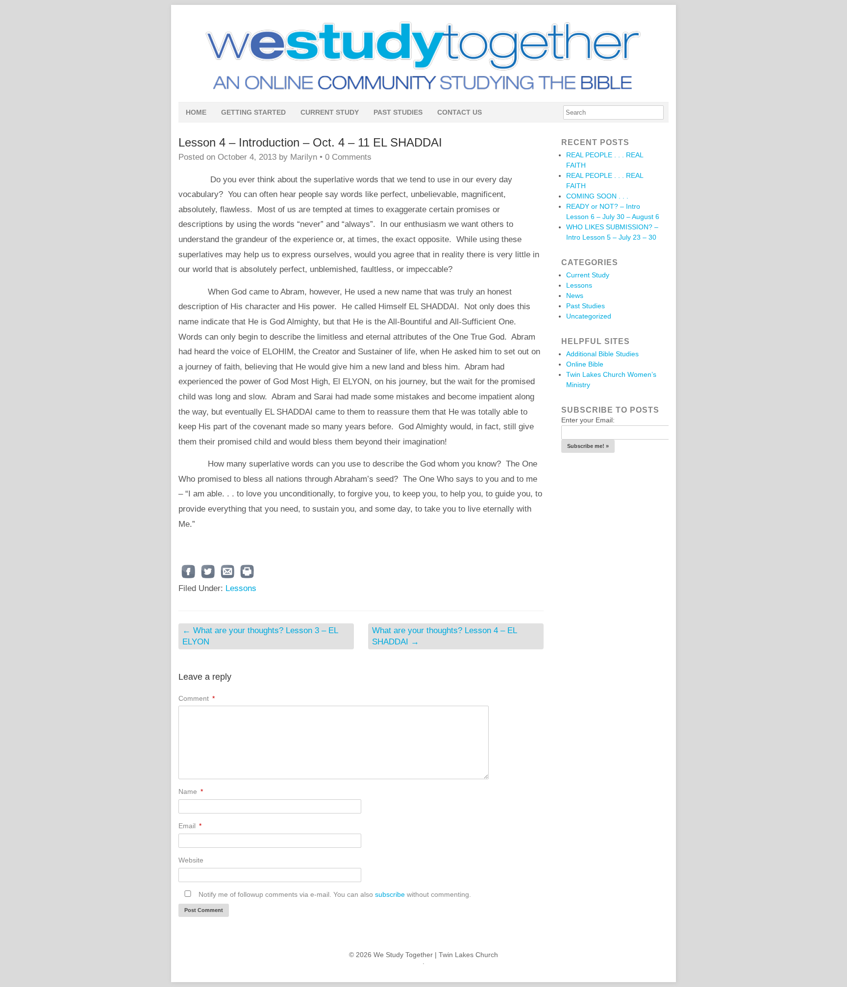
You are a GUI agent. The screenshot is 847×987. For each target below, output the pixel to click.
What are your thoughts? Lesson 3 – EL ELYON (260, 636)
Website (190, 860)
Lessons (240, 588)
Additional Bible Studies (602, 354)
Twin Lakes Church (468, 955)
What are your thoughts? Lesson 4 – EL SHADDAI (444, 636)
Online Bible (584, 364)
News (574, 295)
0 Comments (348, 157)
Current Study (329, 112)
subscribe (390, 894)
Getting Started (253, 112)
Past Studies (398, 112)
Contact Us (459, 112)
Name (190, 791)
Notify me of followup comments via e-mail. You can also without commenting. (334, 894)
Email (189, 826)
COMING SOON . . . (597, 196)
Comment (196, 698)
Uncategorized (588, 316)
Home (196, 112)
